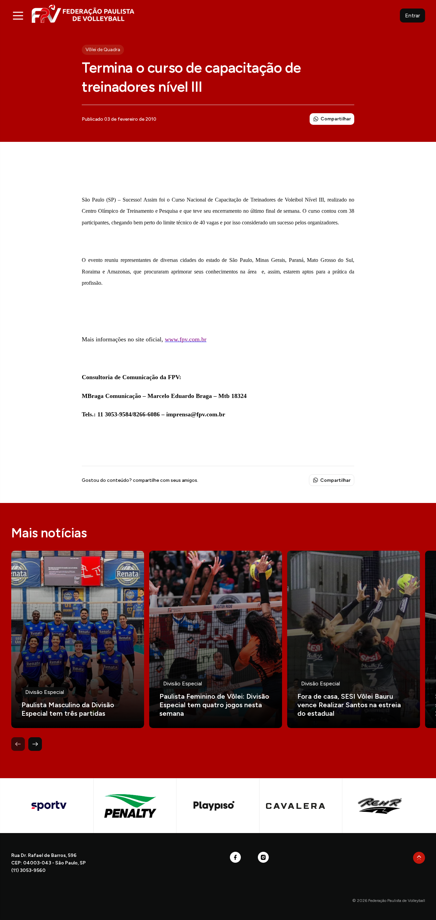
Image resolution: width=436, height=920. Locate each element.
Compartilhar (336, 119)
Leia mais (77, 639)
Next (35, 744)
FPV (83, 13)
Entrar (412, 15)
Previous (18, 744)
